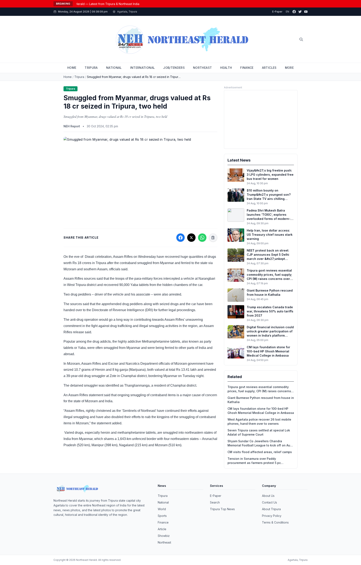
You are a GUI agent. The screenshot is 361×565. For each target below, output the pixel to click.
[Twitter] (300, 11)
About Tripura (271, 509)
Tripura (79, 77)
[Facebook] (294, 11)
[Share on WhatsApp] (202, 237)
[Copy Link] (213, 237)
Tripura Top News (222, 509)
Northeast (164, 542)
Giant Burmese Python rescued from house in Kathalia (261, 400)
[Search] (301, 39)
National (163, 502)
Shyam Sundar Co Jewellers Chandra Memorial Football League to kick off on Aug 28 (260, 443)
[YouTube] (306, 11)
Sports (162, 515)
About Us (268, 495)
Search (215, 502)
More (289, 67)
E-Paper (277, 11)
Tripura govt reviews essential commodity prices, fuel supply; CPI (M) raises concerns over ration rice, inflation (259, 389)
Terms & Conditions (275, 522)
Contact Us (269, 502)
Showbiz (164, 535)
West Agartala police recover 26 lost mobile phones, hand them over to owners (259, 421)
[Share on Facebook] (180, 237)
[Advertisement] (260, 119)
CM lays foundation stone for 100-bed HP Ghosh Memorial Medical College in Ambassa (261, 411)
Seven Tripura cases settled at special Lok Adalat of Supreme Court (259, 432)
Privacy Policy (271, 515)
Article (162, 529)
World (162, 509)
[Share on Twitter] (191, 237)
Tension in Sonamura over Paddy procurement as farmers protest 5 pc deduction (254, 461)
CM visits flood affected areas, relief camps (260, 452)
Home (68, 77)
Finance (163, 522)
